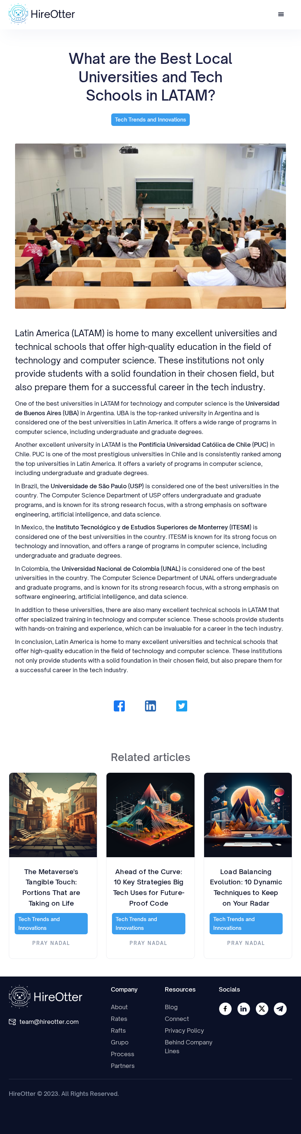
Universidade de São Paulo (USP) (97, 486)
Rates (119, 1018)
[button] (281, 14)
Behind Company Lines (189, 1047)
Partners (123, 1065)
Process (122, 1054)
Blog (171, 1007)
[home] (42, 14)
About (119, 1007)
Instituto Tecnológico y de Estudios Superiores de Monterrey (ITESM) (153, 527)
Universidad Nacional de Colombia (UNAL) (121, 568)
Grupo (119, 1042)
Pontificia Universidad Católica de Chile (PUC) (203, 444)
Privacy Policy (184, 1030)
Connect (177, 1018)
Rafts (118, 1030)
